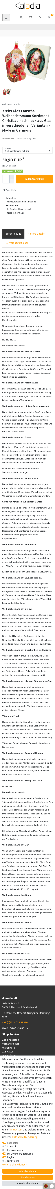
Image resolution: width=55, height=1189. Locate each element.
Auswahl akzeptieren (27, 1183)
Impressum (15, 1129)
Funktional (13, 1161)
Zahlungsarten (10, 1039)
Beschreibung (13, 233)
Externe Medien (16, 1150)
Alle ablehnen (28, 1177)
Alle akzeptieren (27, 1171)
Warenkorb (8, 1047)
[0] (49, 17)
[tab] (13, 234)
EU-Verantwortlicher (16, 243)
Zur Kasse (7, 1051)
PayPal (11, 1157)
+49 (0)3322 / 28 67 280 (15, 1022)
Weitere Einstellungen (14, 1164)
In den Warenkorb (34, 179)
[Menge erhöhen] (12, 177)
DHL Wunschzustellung (20, 1153)
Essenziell (12, 1142)
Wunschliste (10, 190)
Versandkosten (11, 1043)
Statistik (11, 1146)
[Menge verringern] (12, 181)
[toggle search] (21, 18)
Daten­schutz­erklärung (24, 1137)
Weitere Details (36, 233)
